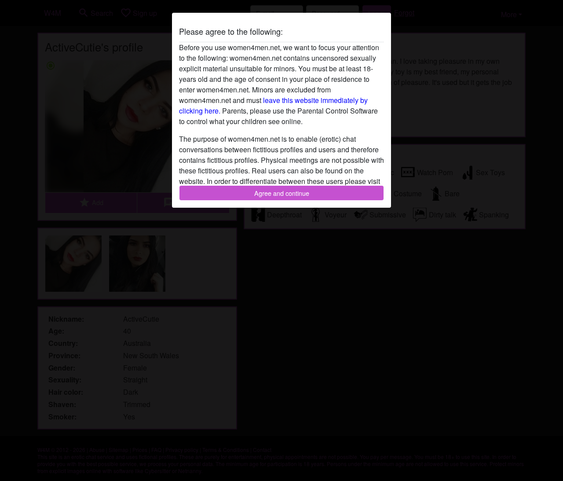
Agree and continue (281, 193)
